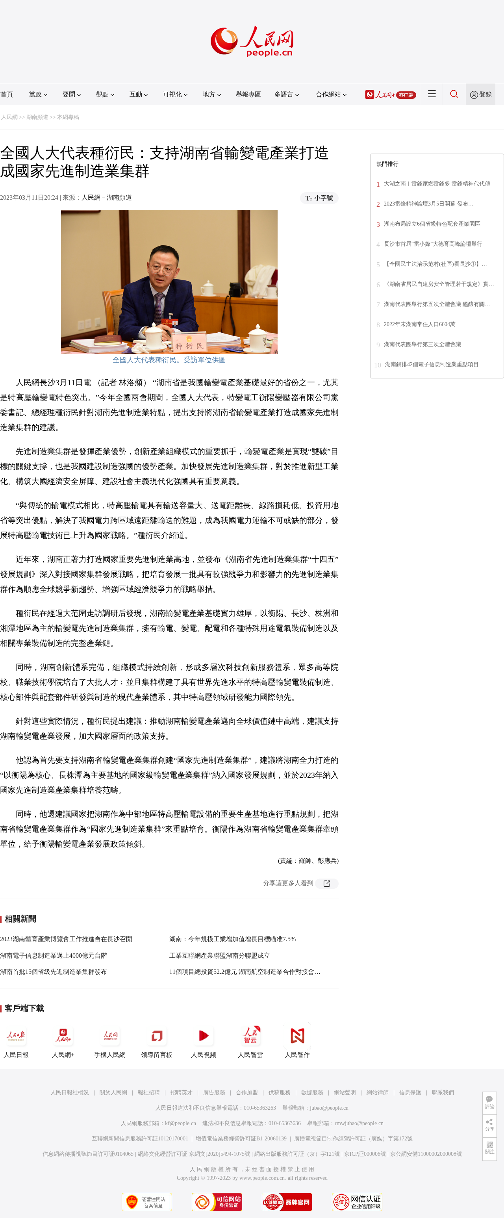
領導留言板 (156, 1054)
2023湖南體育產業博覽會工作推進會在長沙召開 (66, 939)
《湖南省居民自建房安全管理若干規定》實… (439, 284)
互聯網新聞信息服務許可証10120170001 (140, 1139)
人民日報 (16, 1054)
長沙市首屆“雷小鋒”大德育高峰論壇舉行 (433, 244)
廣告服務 (214, 1093)
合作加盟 (247, 1093)
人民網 (9, 117)
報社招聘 (149, 1093)
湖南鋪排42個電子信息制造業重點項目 (432, 364)
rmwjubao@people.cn (359, 1123)
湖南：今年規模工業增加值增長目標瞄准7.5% (232, 939)
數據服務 (312, 1093)
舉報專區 (248, 94)
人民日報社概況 (69, 1093)
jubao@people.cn (329, 1108)
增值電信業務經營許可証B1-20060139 (241, 1139)
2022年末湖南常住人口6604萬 (420, 324)
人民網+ (63, 1054)
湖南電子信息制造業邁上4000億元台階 (53, 955)
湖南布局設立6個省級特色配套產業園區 (432, 224)
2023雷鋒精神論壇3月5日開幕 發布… (429, 204)
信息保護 (410, 1093)
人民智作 (297, 1054)
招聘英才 (181, 1093)
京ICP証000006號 (365, 1154)
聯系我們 (443, 1093)
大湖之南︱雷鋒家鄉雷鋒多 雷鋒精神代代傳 (437, 184)
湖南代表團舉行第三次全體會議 (422, 344)
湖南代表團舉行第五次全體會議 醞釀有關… (437, 304)
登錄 (485, 94)
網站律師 (378, 1093)
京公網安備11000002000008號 (426, 1154)
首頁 (6, 94)
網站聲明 (345, 1093)
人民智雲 (250, 1054)
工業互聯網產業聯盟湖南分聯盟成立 (219, 955)
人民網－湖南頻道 (107, 197)
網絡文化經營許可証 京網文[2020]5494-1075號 (194, 1154)
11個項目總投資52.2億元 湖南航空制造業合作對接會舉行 (248, 971)
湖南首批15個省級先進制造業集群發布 (53, 971)
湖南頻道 (37, 117)
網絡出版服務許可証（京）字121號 (297, 1154)
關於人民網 (113, 1093)
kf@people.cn (180, 1123)
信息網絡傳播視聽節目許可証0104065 (88, 1154)
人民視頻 (203, 1054)
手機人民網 (110, 1054)
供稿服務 (280, 1093)
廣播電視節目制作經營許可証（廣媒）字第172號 (353, 1139)
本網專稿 (68, 117)
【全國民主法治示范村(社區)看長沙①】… (435, 264)
